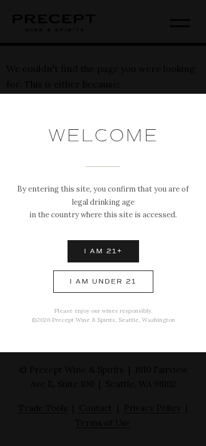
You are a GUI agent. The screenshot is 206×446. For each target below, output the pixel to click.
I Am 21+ (103, 251)
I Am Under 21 (103, 281)
